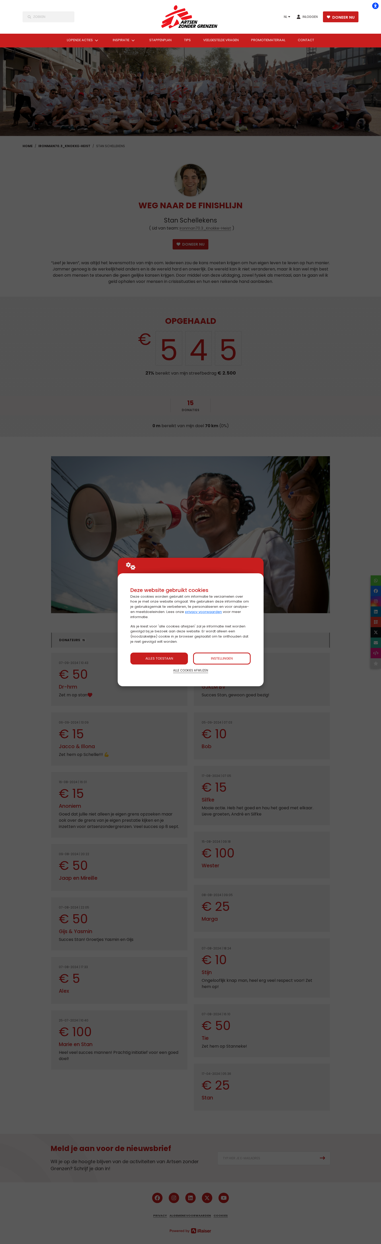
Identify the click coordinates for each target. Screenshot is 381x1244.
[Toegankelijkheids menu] (375, 6)
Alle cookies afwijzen (190, 670)
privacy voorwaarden (203, 611)
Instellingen (222, 658)
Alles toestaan (159, 658)
